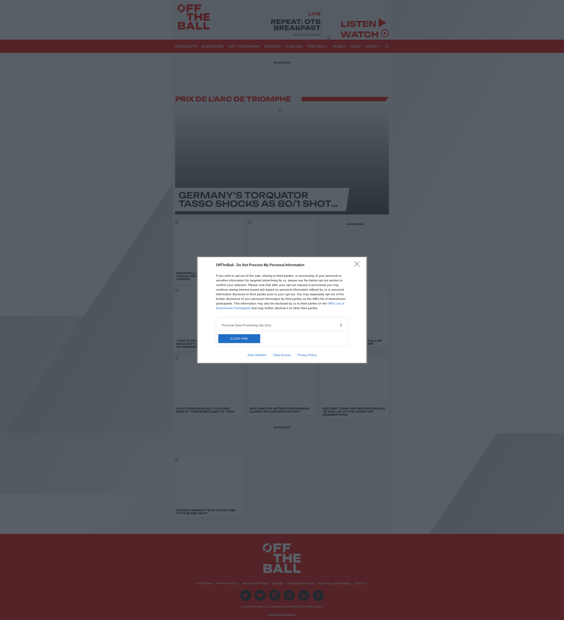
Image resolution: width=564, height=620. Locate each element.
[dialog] (282, 310)
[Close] (358, 265)
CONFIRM (239, 338)
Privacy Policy (307, 355)
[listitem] (282, 325)
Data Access (282, 355)
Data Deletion (257, 355)
